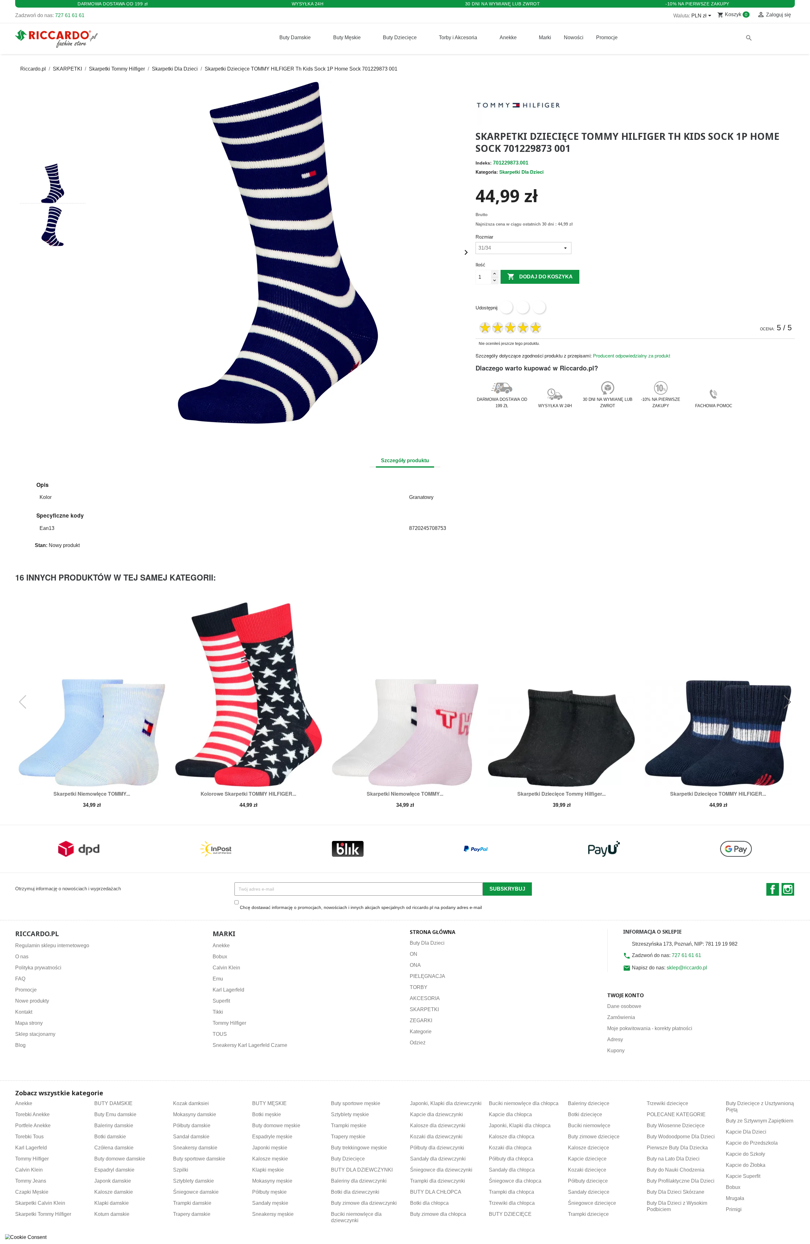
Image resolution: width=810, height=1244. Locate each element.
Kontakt (23, 1012)
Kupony (616, 1050)
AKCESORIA (425, 998)
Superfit (221, 1001)
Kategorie (421, 1031)
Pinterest (539, 307)
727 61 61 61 (69, 15)
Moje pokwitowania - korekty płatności (649, 1028)
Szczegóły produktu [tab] (405, 460)
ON (413, 954)
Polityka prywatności (38, 967)
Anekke (221, 945)
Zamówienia (621, 1017)
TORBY (418, 987)
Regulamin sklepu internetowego (52, 945)
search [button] (749, 38)
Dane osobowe (624, 1006)
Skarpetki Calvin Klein (40, 1203)
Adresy (615, 1039)
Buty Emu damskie (115, 1114)
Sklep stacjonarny (35, 1034)
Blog (20, 1045)
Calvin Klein (226, 967)
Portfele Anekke (33, 1125)
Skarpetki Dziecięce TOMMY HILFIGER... (718, 793)
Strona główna (432, 932)
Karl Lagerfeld (228, 989)
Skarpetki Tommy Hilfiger (43, 1214)
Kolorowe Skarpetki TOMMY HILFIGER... (248, 793)
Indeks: (484, 162)
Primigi (734, 1209)
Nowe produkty (32, 1001)
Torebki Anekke (32, 1114)
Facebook (772, 889)
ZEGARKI (421, 1020)
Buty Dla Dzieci (427, 943)
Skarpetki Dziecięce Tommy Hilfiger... (561, 793)
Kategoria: (487, 172)
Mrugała (735, 1198)
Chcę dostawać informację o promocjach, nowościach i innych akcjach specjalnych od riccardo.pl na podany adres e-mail (361, 907)
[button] (52, 152)
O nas (21, 956)
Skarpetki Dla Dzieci (521, 171)
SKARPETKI (424, 1009)
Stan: (41, 545)
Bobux (220, 956)
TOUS (220, 1034)
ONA (415, 965)
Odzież (418, 1042)
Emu (218, 978)
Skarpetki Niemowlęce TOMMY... (91, 793)
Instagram (788, 889)
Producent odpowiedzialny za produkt (631, 355)
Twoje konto (625, 995)
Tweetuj (522, 307)
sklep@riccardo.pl (687, 967)
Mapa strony (29, 1023)
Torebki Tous (29, 1136)
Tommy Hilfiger (229, 1023)
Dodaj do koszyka (540, 276)
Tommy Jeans (30, 1181)
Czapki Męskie (31, 1192)
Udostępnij (506, 307)
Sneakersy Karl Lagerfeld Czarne (250, 1045)
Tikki (218, 1012)
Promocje (26, 989)
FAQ (20, 978)
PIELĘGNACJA (427, 976)
